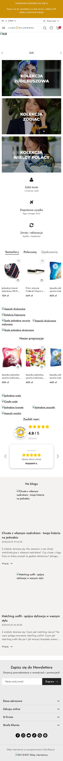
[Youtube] (29, 735)
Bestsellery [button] (12, 252)
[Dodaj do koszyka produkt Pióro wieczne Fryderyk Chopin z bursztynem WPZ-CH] (42, 280)
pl (3, 20)
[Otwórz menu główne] (3, 28)
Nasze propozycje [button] (31, 338)
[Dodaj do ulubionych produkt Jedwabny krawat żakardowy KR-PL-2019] (18, 261)
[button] (30, 252)
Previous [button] (5, 456)
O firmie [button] (8, 717)
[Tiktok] (34, 735)
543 (32, 438)
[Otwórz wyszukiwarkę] (44, 28)
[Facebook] (18, 735)
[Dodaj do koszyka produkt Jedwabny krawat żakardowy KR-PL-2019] (18, 280)
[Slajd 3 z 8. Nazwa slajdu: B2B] (31, 41)
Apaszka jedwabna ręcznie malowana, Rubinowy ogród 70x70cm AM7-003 (11, 376)
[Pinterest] (45, 735)
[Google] (40, 735)
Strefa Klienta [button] (11, 725)
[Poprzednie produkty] (7, 266)
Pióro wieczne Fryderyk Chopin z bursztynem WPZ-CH (35, 290)
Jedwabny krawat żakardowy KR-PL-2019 (10, 290)
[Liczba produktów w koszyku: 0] (57, 28)
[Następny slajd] (60, 53)
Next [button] (58, 456)
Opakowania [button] (49, 252)
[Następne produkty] (55, 266)
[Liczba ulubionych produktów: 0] (51, 28)
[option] (31, 456)
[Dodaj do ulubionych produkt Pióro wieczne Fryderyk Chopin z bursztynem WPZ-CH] (42, 261)
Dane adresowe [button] (12, 701)
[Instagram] (23, 735)
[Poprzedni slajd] (2, 53)
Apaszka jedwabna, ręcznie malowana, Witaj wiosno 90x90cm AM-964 (35, 376)
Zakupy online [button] (11, 709)
